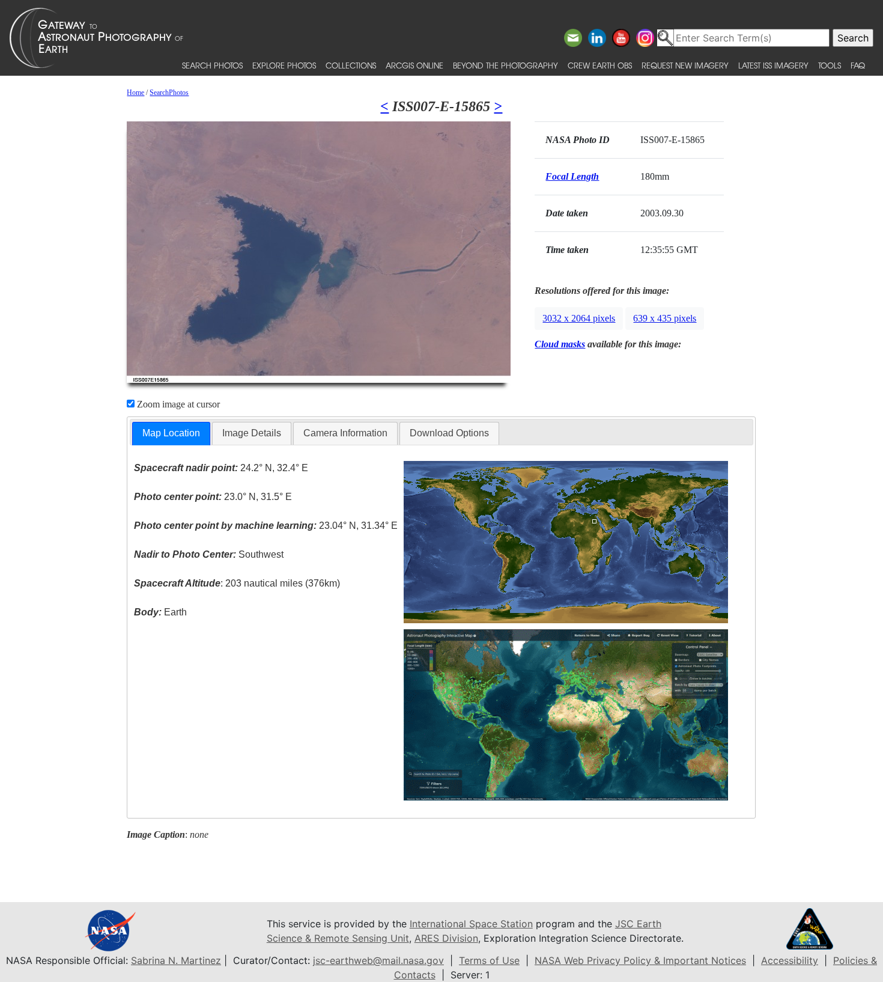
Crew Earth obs (600, 65)
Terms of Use (489, 960)
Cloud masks (560, 344)
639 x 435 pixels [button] (664, 318)
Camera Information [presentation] (345, 433)
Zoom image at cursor (177, 404)
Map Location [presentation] (171, 433)
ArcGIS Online (414, 65)
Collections (351, 65)
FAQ (858, 65)
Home (135, 92)
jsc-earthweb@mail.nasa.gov (378, 960)
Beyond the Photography (505, 65)
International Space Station (471, 924)
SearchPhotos (169, 92)
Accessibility (789, 960)
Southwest (209, 554)
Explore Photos (284, 65)
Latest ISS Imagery (773, 65)
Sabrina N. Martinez (176, 960)
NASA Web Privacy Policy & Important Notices (640, 960)
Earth (160, 612)
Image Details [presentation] (251, 433)
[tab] (171, 433)
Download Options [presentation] (449, 433)
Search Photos (212, 65)
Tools (829, 65)
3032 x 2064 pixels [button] (578, 318)
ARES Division (446, 938)
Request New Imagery (685, 65)
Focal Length (572, 176)
